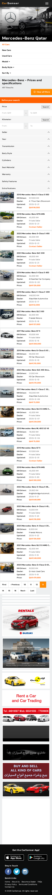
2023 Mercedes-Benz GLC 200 (31, 253)
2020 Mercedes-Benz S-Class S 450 (33, 233)
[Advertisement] (26, 825)
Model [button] (5, 61)
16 (15, 590)
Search (46, 107)
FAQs (40, 882)
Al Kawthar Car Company (39, 279)
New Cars (6, 50)
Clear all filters (43, 92)
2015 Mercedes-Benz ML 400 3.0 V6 (33, 428)
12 (37, 584)
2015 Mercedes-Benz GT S (28, 448)
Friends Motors (35, 318)
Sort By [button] (6, 73)
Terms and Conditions (28, 884)
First (4, 584)
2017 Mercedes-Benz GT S (28, 331)
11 (30, 584)
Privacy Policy (11, 884)
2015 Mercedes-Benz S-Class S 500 (33, 194)
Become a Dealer (29, 882)
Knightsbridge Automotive (40, 493)
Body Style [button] (7, 67)
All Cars (6, 44)
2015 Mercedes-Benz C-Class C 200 (33, 292)
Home (7, 882)
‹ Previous (15, 584)
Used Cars (7, 56)
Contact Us (9, 887)
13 (43, 584)
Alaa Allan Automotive (38, 298)
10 (25, 584)
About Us (16, 882)
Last (32, 590)
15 (9, 590)
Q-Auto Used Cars (37, 571)
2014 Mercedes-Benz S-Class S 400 (33, 272)
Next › (23, 590)
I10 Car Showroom (37, 357)
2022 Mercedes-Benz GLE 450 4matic (34, 370)
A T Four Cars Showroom (39, 201)
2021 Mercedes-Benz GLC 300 (30, 311)
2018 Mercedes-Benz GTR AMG (31, 214)
